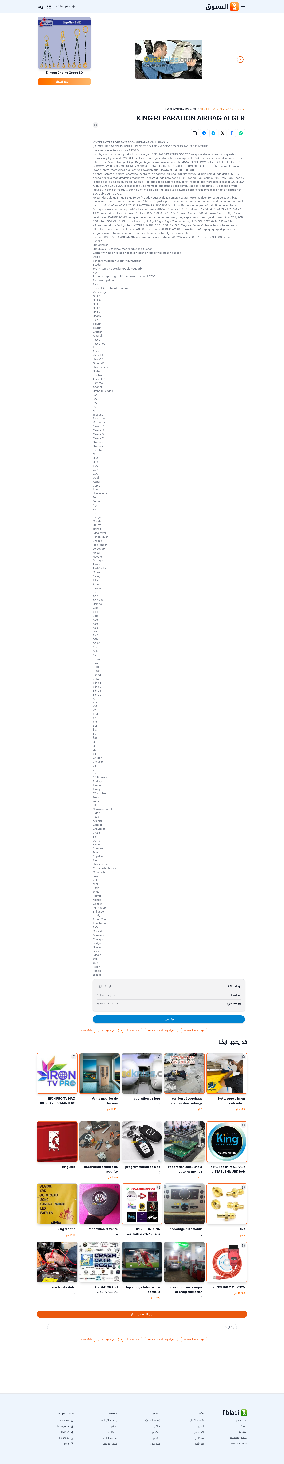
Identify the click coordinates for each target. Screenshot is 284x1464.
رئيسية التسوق (152, 1420)
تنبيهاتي (199, 1438)
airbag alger (108, 1030)
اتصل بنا (243, 1432)
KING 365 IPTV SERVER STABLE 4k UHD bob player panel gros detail (227, 1169)
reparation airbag (194, 1030)
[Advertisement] (185, 1370)
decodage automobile (185, 1229)
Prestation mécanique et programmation (185, 1289)
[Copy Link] (195, 133)
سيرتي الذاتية (110, 1438)
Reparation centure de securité (101, 1169)
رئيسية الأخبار (197, 1420)
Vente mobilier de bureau (105, 1101)
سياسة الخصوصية (238, 1438)
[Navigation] (243, 7)
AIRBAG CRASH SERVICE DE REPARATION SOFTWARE (106, 1289)
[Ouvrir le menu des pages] (49, 6)
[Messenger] (204, 133)
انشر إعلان (155, 1444)
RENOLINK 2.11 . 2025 (229, 1287)
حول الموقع (241, 1420)
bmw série (86, 1030)
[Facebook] (232, 133)
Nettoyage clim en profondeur (231, 1101)
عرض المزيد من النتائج (142, 1314)
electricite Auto (63, 1287)
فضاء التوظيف (110, 1444)
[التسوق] (234, 6)
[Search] (232, 1327)
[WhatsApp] (241, 133)
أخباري (201, 1426)
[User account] (41, 7)
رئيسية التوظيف (109, 1420)
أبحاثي (157, 1426)
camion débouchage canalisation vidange (186, 1101)
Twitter (65, 1432)
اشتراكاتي (199, 1432)
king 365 (68, 1167)
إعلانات (244, 1426)
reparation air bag (146, 1098)
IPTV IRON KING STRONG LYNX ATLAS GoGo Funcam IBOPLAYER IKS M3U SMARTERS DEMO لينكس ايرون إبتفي (142, 1231)
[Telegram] (213, 133)
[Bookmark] (95, 125)
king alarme (66, 1229)
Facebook (64, 1420)
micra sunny (132, 1030)
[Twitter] (222, 133)
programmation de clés (142, 1167)
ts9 (242, 1229)
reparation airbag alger (161, 1030)
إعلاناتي (156, 1438)
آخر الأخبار (199, 1444)
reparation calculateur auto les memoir (185, 1169)
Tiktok (65, 1444)
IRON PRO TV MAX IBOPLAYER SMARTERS (57, 1101)
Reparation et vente (103, 1229)
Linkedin (64, 1438)
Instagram (63, 1426)
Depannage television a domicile (142, 1289)
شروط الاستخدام (239, 1443)
